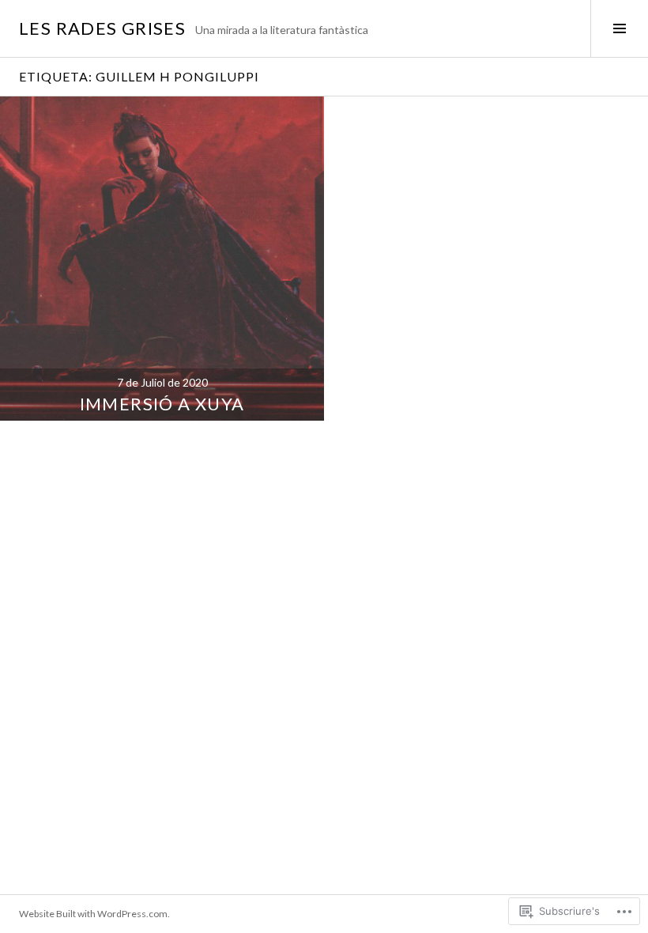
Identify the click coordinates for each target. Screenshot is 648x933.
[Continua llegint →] (162, 258)
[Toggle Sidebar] (619, 28)
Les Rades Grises (102, 28)
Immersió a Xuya (162, 403)
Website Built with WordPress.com (93, 914)
